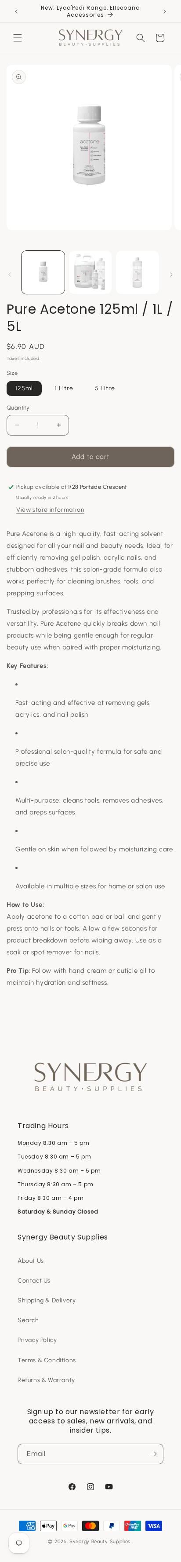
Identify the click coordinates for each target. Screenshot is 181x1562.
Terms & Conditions (47, 1360)
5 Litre (105, 388)
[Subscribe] (153, 1454)
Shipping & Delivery (47, 1300)
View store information (50, 509)
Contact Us (34, 1280)
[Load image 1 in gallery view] (43, 272)
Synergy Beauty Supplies (99, 1541)
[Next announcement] (164, 11)
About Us (31, 1261)
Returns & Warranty (46, 1380)
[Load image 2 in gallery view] (90, 272)
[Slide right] (171, 274)
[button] (17, 38)
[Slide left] (9, 274)
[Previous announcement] (16, 11)
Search (28, 1320)
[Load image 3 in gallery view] (137, 272)
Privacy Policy (37, 1340)
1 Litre (64, 388)
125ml (24, 388)
